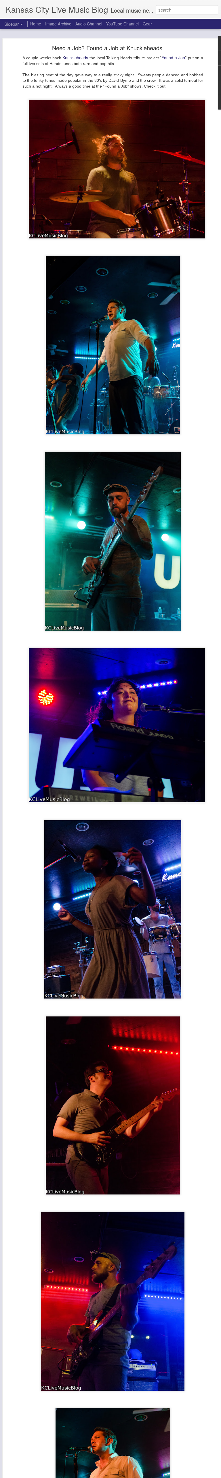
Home (35, 24)
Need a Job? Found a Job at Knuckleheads (107, 48)
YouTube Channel (122, 24)
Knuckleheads (75, 57)
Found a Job (173, 57)
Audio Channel (88, 24)
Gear (147, 24)
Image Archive (58, 24)
